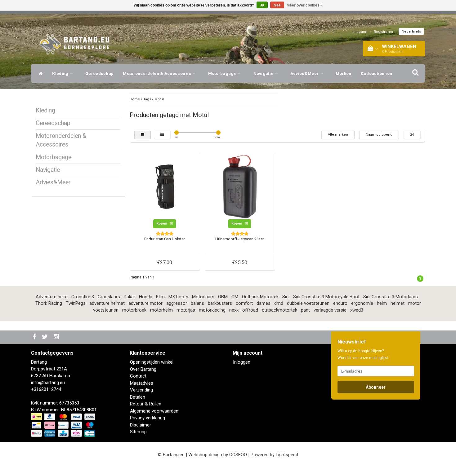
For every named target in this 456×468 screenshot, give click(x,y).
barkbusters (220, 303)
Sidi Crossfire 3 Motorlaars (390, 297)
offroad (250, 310)
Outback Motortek (260, 297)
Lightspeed (287, 454)
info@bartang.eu (48, 382)
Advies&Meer (305, 73)
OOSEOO (238, 454)
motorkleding (212, 310)
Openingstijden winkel (151, 362)
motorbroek (134, 310)
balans (197, 303)
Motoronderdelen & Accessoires (157, 73)
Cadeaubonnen (376, 73)
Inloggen (359, 32)
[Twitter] (45, 337)
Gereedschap (99, 73)
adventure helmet (107, 303)
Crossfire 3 (82, 297)
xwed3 (356, 310)
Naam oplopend (379, 135)
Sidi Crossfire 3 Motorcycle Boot (326, 297)
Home (135, 99)
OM (234, 297)
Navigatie (264, 73)
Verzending (141, 390)
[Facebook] (35, 337)
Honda (145, 297)
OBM (223, 297)
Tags (147, 99)
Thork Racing (48, 303)
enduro (340, 303)
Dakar (129, 297)
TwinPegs (76, 303)
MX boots (178, 297)
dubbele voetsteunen (308, 303)
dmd (278, 303)
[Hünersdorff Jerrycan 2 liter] (240, 186)
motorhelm (161, 310)
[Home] (39, 73)
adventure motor (145, 303)
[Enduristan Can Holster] (165, 186)
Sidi (285, 297)
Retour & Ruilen (145, 404)
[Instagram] (57, 337)
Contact (138, 376)
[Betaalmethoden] (63, 425)
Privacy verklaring (147, 418)
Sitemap (138, 432)
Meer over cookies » (305, 5)
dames (263, 303)
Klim (160, 297)
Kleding (60, 73)
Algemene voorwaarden (154, 411)
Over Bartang (143, 369)
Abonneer (376, 387)
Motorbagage (223, 73)
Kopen (162, 223)
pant (305, 310)
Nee (277, 5)
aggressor (176, 303)
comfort (244, 303)
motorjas (186, 310)
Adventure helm (52, 297)
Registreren (383, 32)
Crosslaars (109, 297)
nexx (234, 310)
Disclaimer (140, 425)
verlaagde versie (330, 310)
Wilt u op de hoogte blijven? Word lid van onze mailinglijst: (363, 354)
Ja (262, 5)
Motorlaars (203, 297)
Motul (159, 99)
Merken (343, 73)
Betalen (137, 397)
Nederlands (411, 31)
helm (382, 303)
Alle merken (338, 135)
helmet (398, 303)
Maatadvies (141, 383)
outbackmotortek (279, 310)
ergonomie (362, 303)
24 (412, 135)
